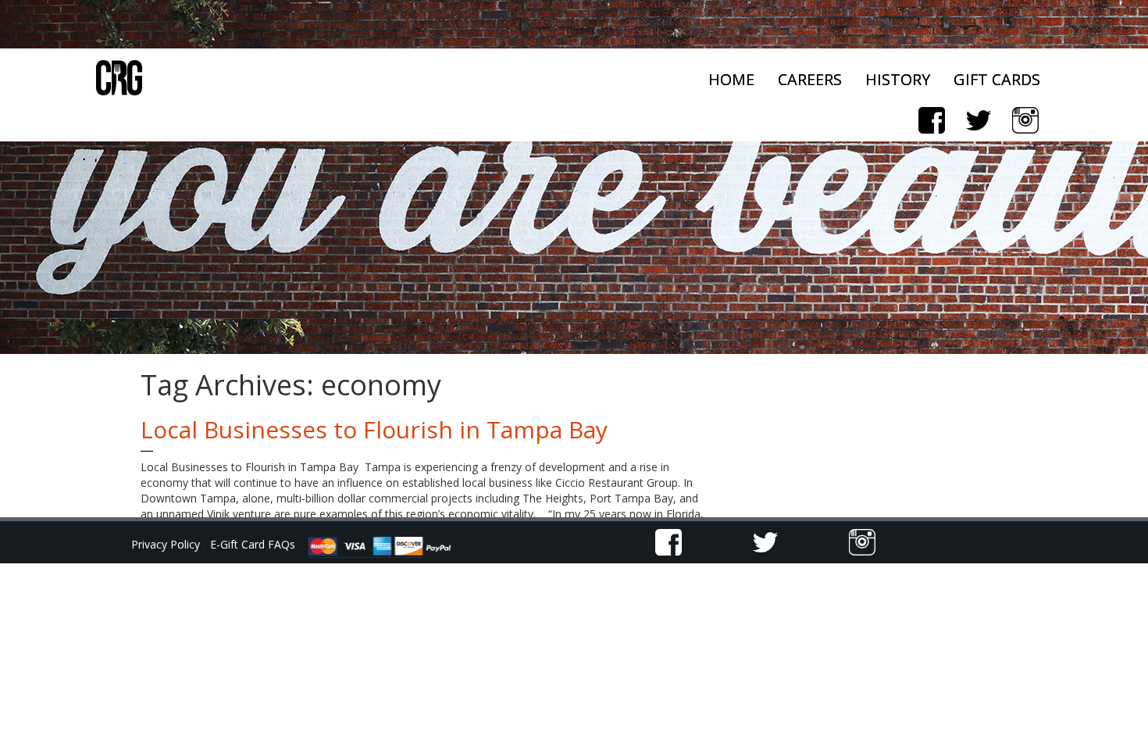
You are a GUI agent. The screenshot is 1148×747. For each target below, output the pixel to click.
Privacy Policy (167, 544)
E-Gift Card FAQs (252, 544)
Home (731, 79)
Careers (810, 79)
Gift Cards (997, 79)
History (897, 79)
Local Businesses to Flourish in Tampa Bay (374, 429)
